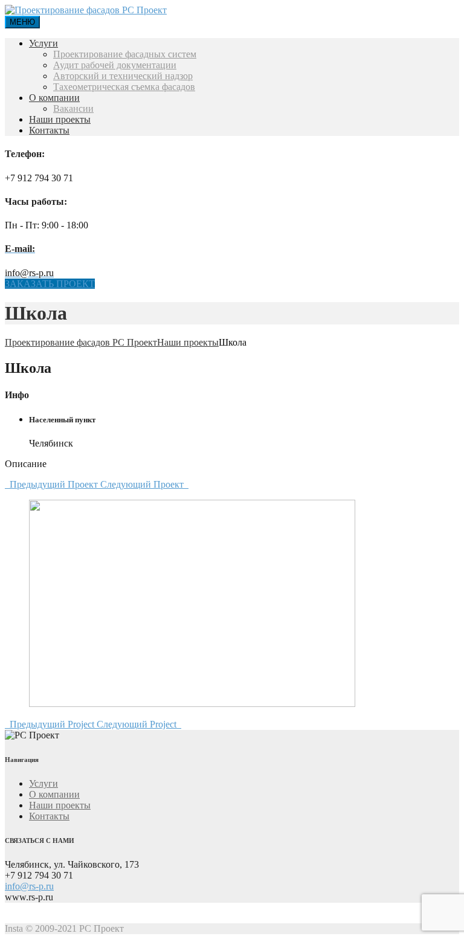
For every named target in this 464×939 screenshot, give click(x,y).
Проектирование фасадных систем (124, 54)
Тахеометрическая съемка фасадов (124, 87)
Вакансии (73, 108)
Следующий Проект (144, 484)
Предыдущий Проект (52, 484)
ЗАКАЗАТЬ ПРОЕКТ (50, 284)
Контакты (49, 130)
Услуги (43, 43)
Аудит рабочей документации (114, 65)
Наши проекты (60, 119)
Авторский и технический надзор (123, 76)
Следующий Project (139, 724)
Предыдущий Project (51, 724)
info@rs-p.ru (29, 886)
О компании (54, 97)
